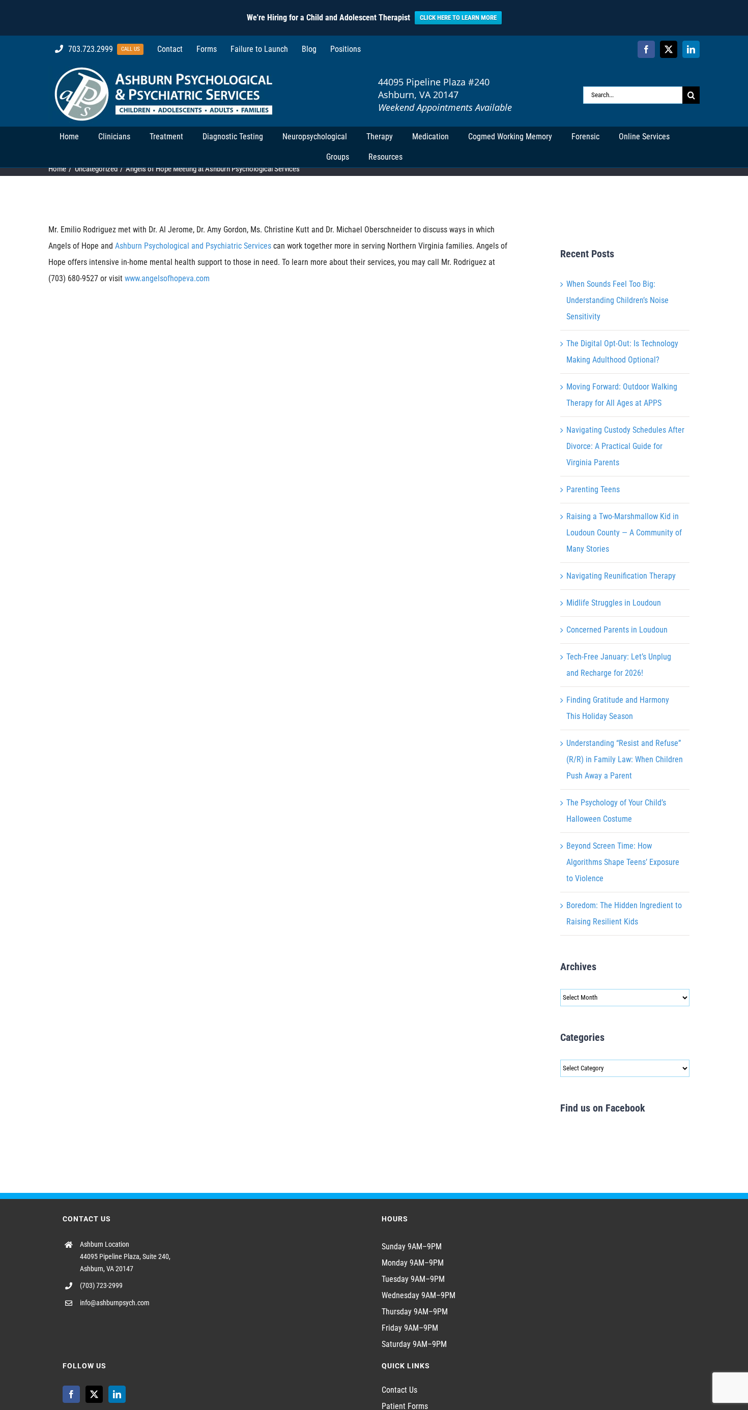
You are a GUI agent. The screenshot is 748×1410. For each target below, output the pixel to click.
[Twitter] (94, 1394)
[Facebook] (71, 1394)
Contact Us (399, 1390)
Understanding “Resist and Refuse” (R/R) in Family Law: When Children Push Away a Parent (624, 759)
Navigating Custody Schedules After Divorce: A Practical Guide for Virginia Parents (625, 446)
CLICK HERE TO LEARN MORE (458, 17)
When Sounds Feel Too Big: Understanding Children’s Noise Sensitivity (617, 300)
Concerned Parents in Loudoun (617, 630)
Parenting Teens (593, 489)
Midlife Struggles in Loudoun (613, 603)
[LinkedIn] (117, 1394)
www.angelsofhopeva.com (167, 278)
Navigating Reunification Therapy (621, 576)
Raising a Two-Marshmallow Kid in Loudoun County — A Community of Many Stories (624, 533)
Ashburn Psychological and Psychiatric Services (193, 246)
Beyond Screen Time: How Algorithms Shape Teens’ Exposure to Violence (622, 862)
